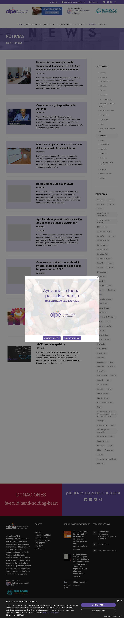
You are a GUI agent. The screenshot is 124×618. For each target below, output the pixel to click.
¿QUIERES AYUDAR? (72, 338)
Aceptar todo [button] (98, 605)
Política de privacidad (51, 612)
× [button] (121, 601)
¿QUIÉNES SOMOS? (51, 338)
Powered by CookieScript (113, 617)
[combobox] (118, 601)
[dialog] (62, 608)
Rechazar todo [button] (98, 611)
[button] (42, 615)
